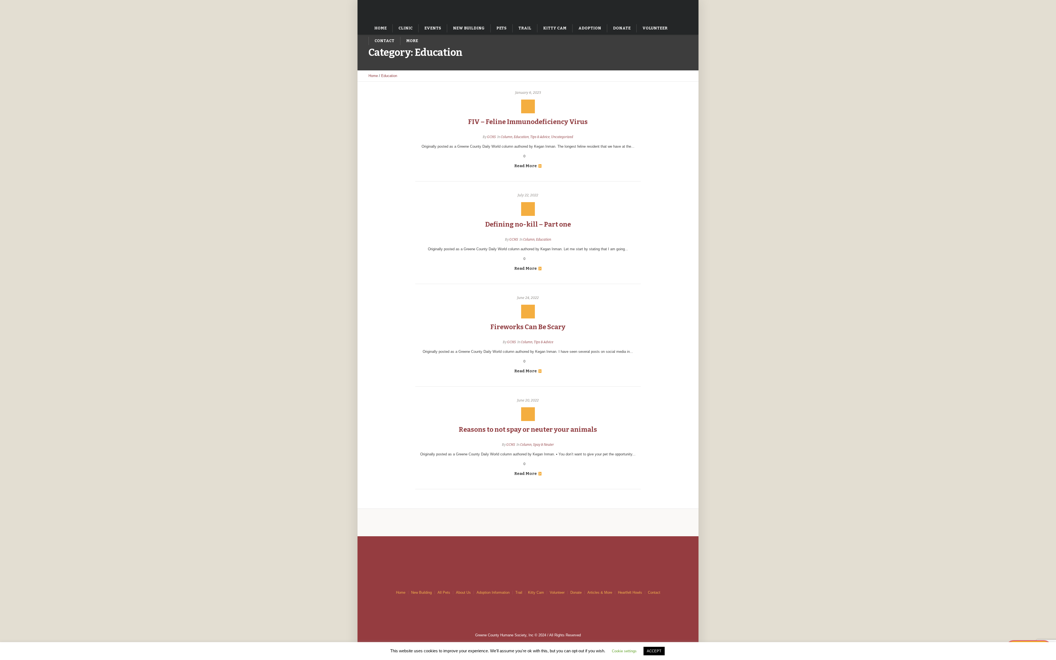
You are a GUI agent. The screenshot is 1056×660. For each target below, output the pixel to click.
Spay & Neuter (543, 445)
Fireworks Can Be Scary (527, 327)
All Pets (444, 592)
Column (506, 137)
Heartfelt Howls (630, 592)
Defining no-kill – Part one (528, 224)
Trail (518, 592)
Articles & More (599, 592)
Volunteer (557, 592)
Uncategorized (562, 137)
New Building (421, 592)
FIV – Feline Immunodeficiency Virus (528, 122)
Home (373, 76)
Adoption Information (493, 592)
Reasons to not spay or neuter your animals (528, 429)
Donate (576, 592)
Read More (525, 165)
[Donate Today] (664, 10)
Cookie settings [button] (624, 651)
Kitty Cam (536, 592)
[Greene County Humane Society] (528, 552)
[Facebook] (675, 10)
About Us (463, 592)
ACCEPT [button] (654, 651)
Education (389, 76)
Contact (654, 592)
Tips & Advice (540, 137)
